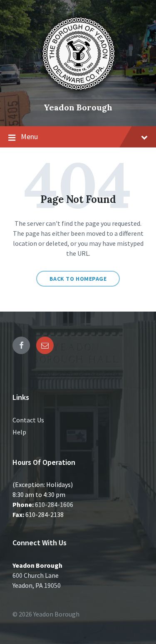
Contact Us (28, 420)
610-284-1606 (54, 504)
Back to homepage (78, 278)
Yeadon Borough (78, 107)
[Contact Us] (45, 345)
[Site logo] (78, 93)
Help (19, 432)
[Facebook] (21, 345)
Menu (29, 136)
